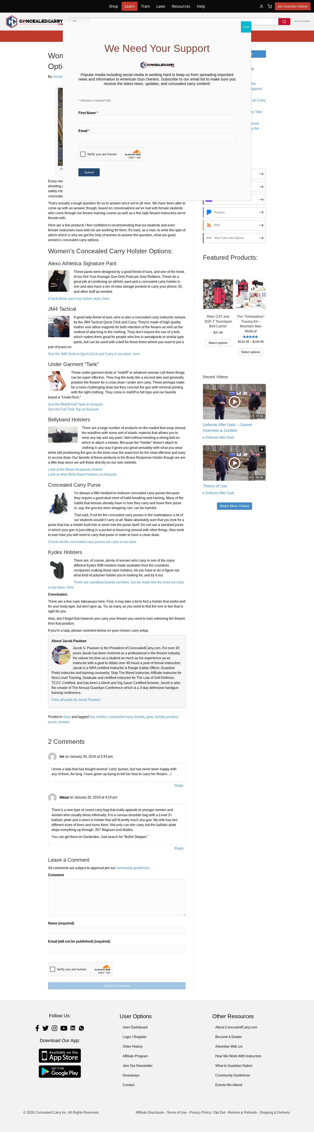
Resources (181, 6)
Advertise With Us (228, 1046)
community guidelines (132, 868)
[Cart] (269, 6)
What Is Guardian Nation (233, 1066)
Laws (160, 6)
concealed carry (121, 717)
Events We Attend (228, 1085)
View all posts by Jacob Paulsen (76, 699)
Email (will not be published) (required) (79, 941)
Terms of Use (177, 1112)
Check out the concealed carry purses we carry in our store (92, 542)
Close (246, 26)
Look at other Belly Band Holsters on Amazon (82, 474)
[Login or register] (261, 6)
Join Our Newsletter (138, 1066)
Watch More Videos (234, 506)
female (139, 717)
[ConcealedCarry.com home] (34, 21)
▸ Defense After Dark (218, 437)
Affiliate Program (135, 1056)
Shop (113, 6)
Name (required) (61, 923)
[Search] (284, 21)
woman (63, 722)
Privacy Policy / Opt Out (207, 1112)
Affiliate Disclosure (150, 1112)
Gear (67, 717)
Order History (133, 1046)
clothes (101, 717)
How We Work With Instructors (238, 1056)
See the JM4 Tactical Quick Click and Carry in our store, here (94, 354)
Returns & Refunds (242, 1112)
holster (160, 717)
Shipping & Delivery (275, 1112)
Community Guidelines (232, 1075)
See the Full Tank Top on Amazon (73, 409)
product (172, 717)
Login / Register (135, 1037)
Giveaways (131, 1075)
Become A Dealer (228, 1037)
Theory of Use (215, 486)
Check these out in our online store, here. (79, 298)
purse (52, 722)
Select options (217, 342)
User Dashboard (135, 1027)
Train (145, 6)
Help (201, 6)
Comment (56, 875)
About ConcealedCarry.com (236, 1027)
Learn (130, 6)
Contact (128, 1085)
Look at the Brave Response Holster (75, 469)
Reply (179, 785)
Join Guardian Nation (293, 6)
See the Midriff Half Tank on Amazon (75, 404)
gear (149, 717)
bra (92, 717)
